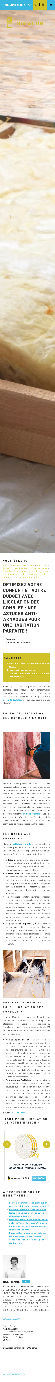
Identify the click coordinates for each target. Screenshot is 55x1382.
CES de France (19, 1112)
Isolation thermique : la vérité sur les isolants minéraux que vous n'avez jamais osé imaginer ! (27, 1212)
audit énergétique (32, 813)
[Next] (46, 1144)
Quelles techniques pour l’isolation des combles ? (29, 675)
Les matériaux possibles (22, 670)
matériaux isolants (21, 844)
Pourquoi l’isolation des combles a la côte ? (29, 665)
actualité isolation (12, 699)
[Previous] (7, 1144)
